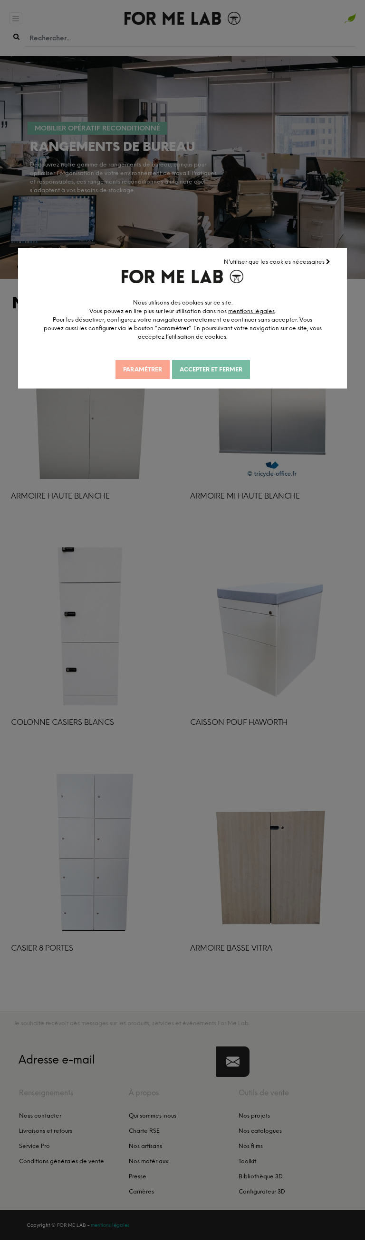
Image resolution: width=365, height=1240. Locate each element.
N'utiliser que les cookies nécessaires (275, 262)
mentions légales (251, 311)
